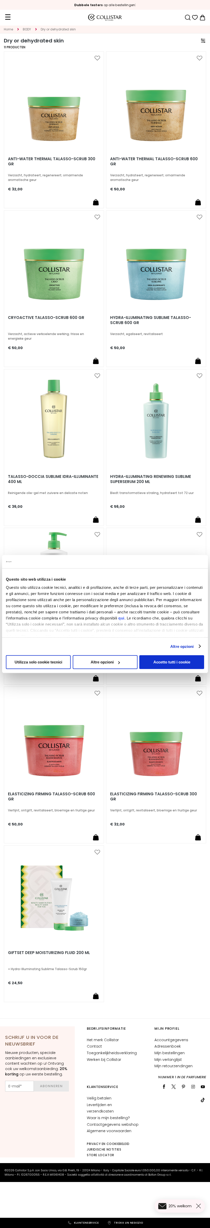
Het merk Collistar (103, 1039)
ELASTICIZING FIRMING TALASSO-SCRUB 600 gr (51, 796)
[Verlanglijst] (195, 17)
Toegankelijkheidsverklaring (112, 1052)
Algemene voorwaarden (109, 1130)
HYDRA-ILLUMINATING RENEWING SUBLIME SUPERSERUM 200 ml (150, 479)
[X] (173, 1086)
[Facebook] (164, 1086)
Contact (94, 1046)
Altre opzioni (182, 646)
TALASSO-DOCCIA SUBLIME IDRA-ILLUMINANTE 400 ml (53, 479)
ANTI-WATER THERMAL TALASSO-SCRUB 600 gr (154, 161)
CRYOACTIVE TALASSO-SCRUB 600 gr (46, 317)
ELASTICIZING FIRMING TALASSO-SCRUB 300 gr (153, 796)
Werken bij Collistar (104, 1059)
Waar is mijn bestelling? (108, 1117)
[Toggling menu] (8, 17)
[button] (97, 58)
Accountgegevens (171, 1039)
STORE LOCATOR (100, 1155)
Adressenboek (167, 1046)
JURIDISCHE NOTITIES (104, 1149)
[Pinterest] (183, 1086)
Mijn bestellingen (169, 1052)
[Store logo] (105, 17)
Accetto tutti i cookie (171, 662)
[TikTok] (203, 1100)
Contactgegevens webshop (113, 1124)
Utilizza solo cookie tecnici (38, 662)
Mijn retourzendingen (173, 1066)
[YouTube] (203, 1086)
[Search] (187, 17)
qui (121, 618)
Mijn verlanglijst (168, 1059)
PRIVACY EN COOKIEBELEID (108, 1144)
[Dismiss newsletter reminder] (199, 1206)
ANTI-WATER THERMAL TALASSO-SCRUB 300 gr (51, 161)
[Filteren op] (203, 41)
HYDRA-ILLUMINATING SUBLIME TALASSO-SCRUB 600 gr (150, 320)
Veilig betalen (99, 1098)
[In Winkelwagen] (96, 202)
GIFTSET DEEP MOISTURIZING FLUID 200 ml (49, 952)
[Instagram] (193, 1086)
